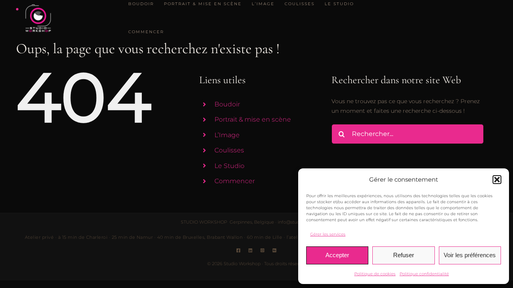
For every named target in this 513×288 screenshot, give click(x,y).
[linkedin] (250, 250)
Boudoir (227, 104)
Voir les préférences (470, 255)
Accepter (337, 255)
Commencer (234, 181)
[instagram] (263, 250)
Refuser (403, 255)
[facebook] (238, 250)
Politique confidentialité (424, 273)
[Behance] (275, 250)
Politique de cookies (375, 273)
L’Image (227, 135)
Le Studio (229, 166)
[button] (497, 180)
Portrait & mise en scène (252, 119)
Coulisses (229, 150)
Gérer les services (327, 234)
